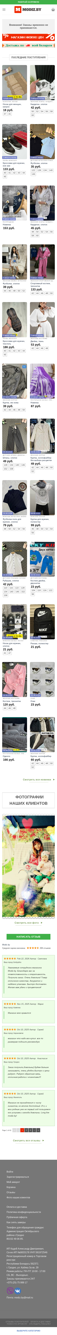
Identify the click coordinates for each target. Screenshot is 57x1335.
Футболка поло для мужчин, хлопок (12, 520)
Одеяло (6, 756)
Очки (33, 701)
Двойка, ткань (37, 341)
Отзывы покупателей (17, 1322)
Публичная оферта (17, 1217)
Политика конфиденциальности (24, 1212)
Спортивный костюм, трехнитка (41, 284)
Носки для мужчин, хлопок (12, 644)
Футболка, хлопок (39, 163)
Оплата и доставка (17, 1207)
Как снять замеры (16, 1222)
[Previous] (4, 866)
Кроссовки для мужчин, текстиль (14, 342)
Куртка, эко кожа (10, 403)
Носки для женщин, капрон (12, 105)
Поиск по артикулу (17, 1324)
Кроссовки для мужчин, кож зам (14, 164)
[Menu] (4, 9)
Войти (10, 1171)
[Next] (52, 866)
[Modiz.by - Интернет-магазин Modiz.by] (28, 9)
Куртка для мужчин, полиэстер (40, 520)
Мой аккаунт (13, 1182)
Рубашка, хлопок (11, 581)
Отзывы (11, 1192)
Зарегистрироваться (18, 1177)
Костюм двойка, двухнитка (38, 582)
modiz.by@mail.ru (23, 1297)
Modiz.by (6, 945)
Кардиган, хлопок (39, 104)
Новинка (7, 225)
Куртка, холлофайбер (41, 756)
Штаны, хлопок (10, 458)
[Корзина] (53, 9)
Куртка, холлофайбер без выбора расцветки (41, 459)
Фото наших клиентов (18, 1197)
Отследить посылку (40, 1324)
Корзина (11, 1187)
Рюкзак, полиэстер (39, 643)
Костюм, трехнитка (12, 701)
